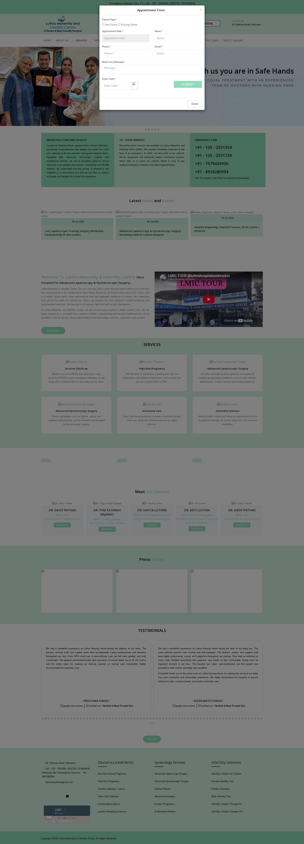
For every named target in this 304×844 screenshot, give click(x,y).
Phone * (106, 46)
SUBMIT (188, 84)
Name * (158, 31)
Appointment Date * (112, 31)
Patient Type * (109, 19)
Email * (159, 46)
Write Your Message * (113, 62)
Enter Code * (109, 79)
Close (195, 103)
